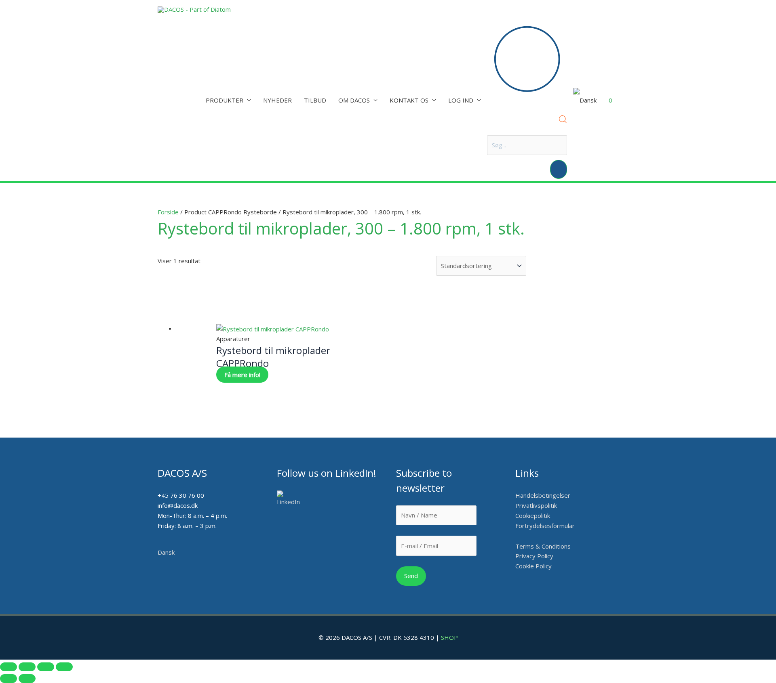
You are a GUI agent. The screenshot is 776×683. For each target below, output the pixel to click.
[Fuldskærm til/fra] (27, 666)
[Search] (558, 169)
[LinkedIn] (291, 498)
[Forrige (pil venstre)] (8, 678)
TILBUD (315, 100)
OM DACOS (354, 100)
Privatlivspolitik (536, 505)
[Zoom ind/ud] (8, 666)
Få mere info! (242, 375)
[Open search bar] (563, 121)
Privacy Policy (534, 556)
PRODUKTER (224, 100)
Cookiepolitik (533, 515)
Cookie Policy (533, 566)
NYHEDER (277, 100)
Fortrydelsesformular (545, 526)
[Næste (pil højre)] (27, 678)
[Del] (45, 666)
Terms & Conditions (543, 546)
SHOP (449, 637)
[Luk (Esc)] (64, 666)
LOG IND (460, 100)
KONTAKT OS (409, 100)
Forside (168, 212)
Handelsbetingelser (542, 495)
